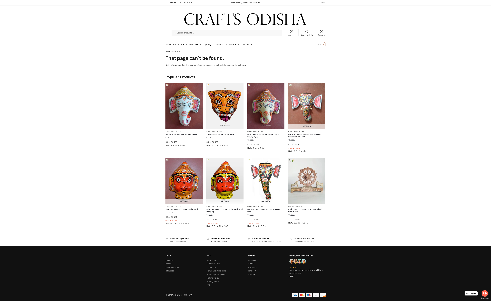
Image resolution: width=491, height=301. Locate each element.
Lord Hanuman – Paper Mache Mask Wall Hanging (224, 210)
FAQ (208, 285)
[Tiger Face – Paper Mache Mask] (225, 106)
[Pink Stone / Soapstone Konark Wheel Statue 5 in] (306, 181)
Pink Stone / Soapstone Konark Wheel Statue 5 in (305, 210)
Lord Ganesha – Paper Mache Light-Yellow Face (263, 135)
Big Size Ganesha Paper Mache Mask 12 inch (265, 210)
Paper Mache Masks (173, 132)
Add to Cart (306, 155)
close (323, 3)
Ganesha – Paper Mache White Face (181, 134)
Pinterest (252, 271)
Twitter (251, 264)
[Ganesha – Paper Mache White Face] (184, 106)
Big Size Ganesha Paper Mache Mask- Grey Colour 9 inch (304, 135)
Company (169, 260)
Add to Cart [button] (184, 155)
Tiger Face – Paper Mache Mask (220, 134)
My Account (291, 35)
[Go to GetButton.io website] (485, 298)
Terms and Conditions (216, 271)
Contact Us (211, 267)
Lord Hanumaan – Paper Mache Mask (181, 209)
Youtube (251, 274)
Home (167, 51)
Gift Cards (169, 271)
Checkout (321, 35)
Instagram (252, 267)
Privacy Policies (172, 267)
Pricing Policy (213, 281)
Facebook (252, 260)
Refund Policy (213, 278)
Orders (168, 264)
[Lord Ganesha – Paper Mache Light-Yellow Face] (265, 106)
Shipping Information (216, 274)
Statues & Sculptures (297, 207)
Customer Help (307, 35)
